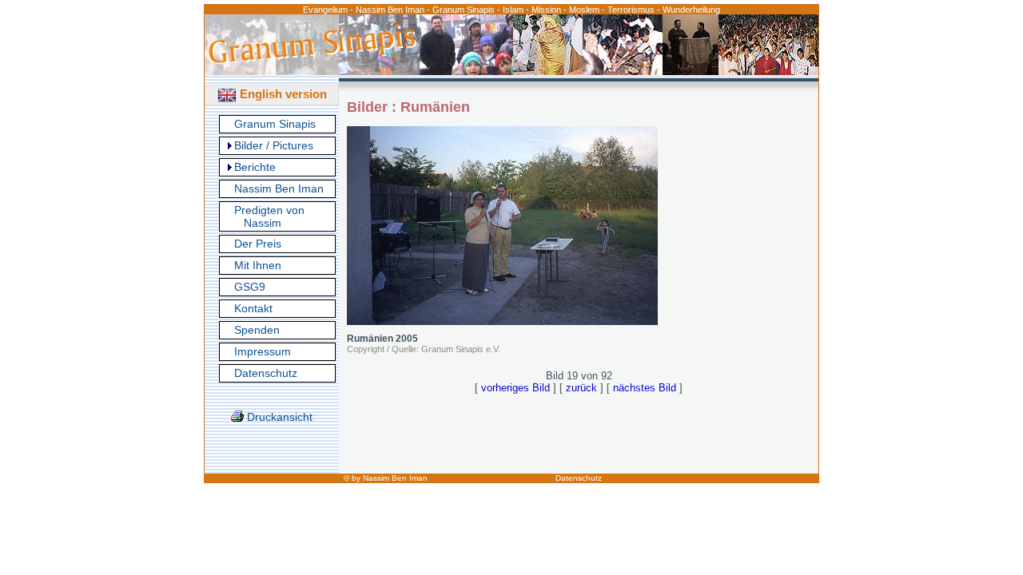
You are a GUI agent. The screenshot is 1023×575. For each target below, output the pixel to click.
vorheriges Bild (515, 388)
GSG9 (249, 286)
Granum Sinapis (275, 123)
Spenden (257, 329)
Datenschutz (265, 373)
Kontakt (253, 308)
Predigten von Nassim (269, 216)
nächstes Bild (644, 388)
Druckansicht (278, 416)
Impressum (262, 351)
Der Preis (257, 243)
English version (282, 94)
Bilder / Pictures (273, 145)
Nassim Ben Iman (279, 188)
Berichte (255, 167)
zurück (581, 388)
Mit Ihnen (257, 265)
